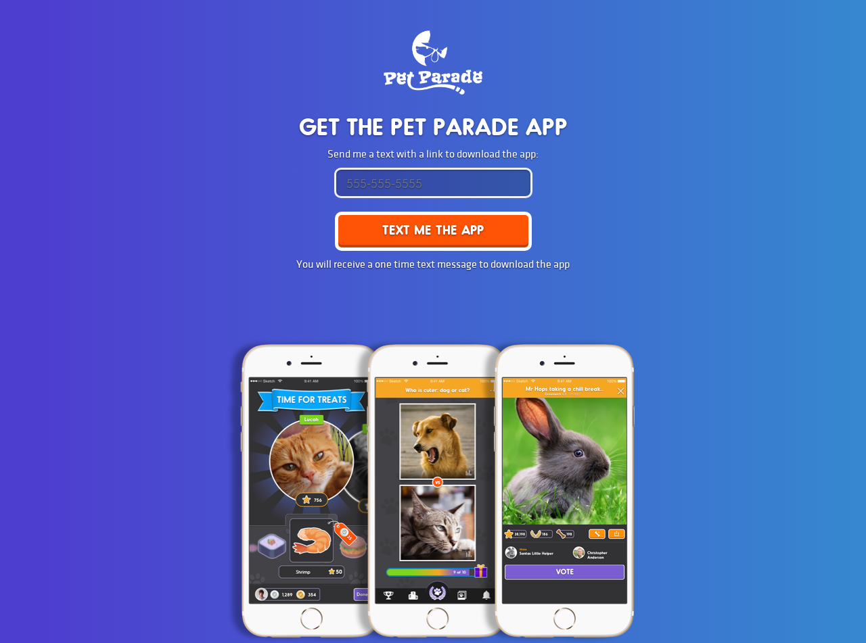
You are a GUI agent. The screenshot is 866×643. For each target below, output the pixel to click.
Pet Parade (433, 62)
